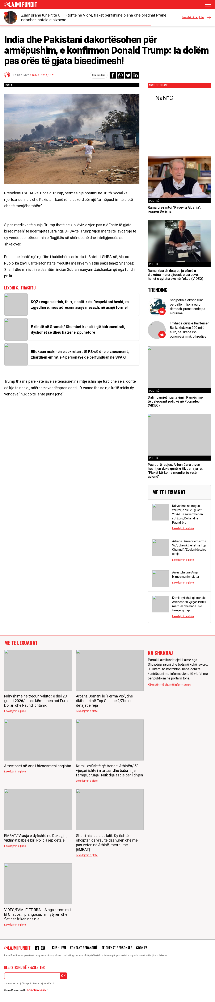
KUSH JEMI (59, 947)
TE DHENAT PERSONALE (116, 947)
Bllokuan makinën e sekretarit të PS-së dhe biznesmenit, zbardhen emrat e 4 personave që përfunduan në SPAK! (80, 354)
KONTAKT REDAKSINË (83, 947)
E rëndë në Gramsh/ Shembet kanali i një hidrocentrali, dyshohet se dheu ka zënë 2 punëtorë (78, 329)
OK (63, 976)
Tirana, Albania (179, 98)
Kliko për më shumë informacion (169, 684)
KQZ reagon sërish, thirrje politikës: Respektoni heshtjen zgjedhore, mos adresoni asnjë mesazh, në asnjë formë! (80, 305)
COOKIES (142, 947)
